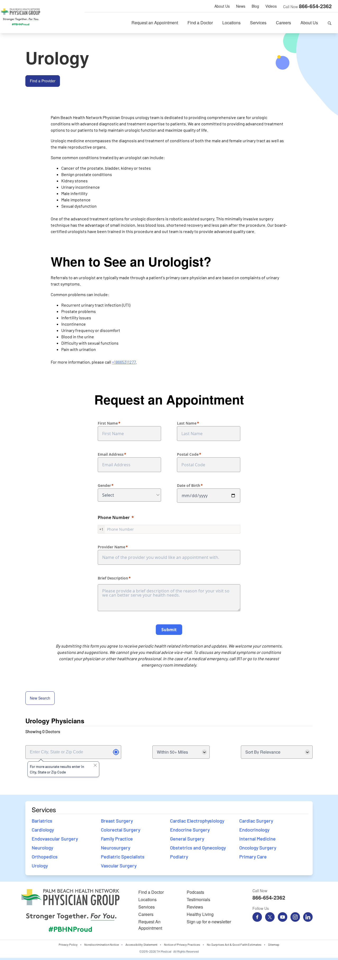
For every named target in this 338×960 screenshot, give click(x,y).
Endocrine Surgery (190, 830)
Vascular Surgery (119, 865)
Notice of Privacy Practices (182, 944)
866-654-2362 (315, 6)
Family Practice (117, 839)
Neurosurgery (115, 847)
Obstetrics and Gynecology (198, 847)
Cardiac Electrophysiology (197, 821)
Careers (283, 23)
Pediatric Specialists (122, 856)
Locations (231, 23)
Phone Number (114, 517)
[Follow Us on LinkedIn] (308, 917)
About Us (222, 6)
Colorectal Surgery (120, 830)
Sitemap (273, 944)
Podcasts (195, 892)
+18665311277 (124, 361)
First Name (108, 423)
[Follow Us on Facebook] (257, 917)
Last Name (186, 423)
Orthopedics (45, 856)
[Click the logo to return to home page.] (20, 17)
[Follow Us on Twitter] (270, 917)
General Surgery (187, 839)
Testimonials (198, 899)
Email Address (111, 454)
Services (258, 23)
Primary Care (253, 856)
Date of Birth (188, 485)
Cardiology (43, 830)
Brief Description (113, 578)
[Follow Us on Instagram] (295, 917)
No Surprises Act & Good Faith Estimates (234, 944)
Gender (104, 485)
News (240, 6)
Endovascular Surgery (55, 839)
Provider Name (111, 546)
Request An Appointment (150, 925)
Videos (271, 6)
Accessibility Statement (141, 944)
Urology (40, 865)
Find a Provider (42, 80)
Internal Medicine (257, 839)
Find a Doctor (200, 23)
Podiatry (179, 856)
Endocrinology (254, 830)
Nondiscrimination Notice (101, 944)
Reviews (195, 907)
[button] (329, 22)
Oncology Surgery (257, 847)
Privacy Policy (68, 944)
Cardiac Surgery (256, 821)
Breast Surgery (117, 821)
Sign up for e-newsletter (209, 922)
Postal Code (188, 454)
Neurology (42, 847)
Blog (255, 6)
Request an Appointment (155, 23)
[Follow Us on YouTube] (282, 917)
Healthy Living (200, 914)
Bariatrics (42, 821)
